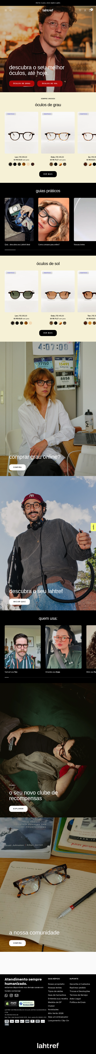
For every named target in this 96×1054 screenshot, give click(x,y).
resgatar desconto (48, 546)
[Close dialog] (68, 493)
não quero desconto (48, 553)
